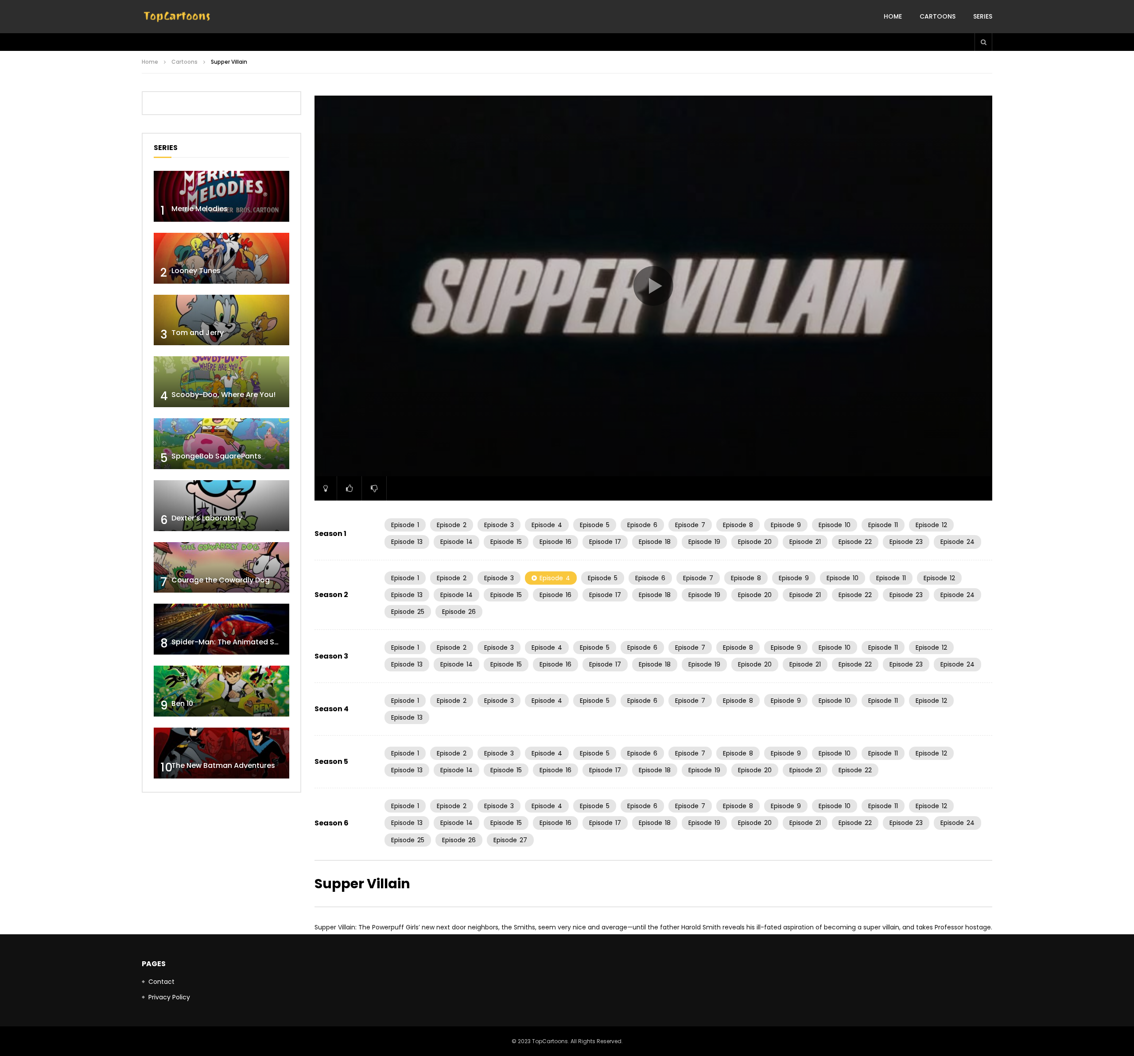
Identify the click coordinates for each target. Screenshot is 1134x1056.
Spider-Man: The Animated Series (231, 642)
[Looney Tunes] (221, 258)
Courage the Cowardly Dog (220, 580)
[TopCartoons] (177, 16)
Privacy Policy (169, 997)
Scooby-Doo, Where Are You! (223, 394)
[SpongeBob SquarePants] (221, 443)
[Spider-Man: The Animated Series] (221, 629)
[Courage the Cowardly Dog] (221, 567)
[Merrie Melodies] (221, 196)
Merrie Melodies (199, 209)
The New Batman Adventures (223, 765)
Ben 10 (182, 703)
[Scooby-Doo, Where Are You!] (221, 381)
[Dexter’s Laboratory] (221, 505)
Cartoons (937, 16)
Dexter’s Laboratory (206, 518)
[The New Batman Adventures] (221, 753)
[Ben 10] (221, 691)
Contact (161, 981)
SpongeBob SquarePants (216, 456)
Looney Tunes (196, 271)
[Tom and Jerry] (221, 320)
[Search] (983, 42)
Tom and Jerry (197, 333)
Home (893, 16)
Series (982, 16)
